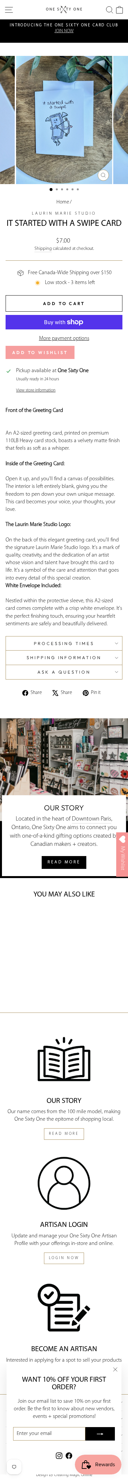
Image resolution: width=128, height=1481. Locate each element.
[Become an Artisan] (64, 1307)
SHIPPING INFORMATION (64, 657)
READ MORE (64, 862)
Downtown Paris (91, 819)
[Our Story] (64, 1059)
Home (62, 202)
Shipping (43, 248)
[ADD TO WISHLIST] (15, 916)
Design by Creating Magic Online (64, 1475)
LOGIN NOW (64, 1258)
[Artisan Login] (64, 1183)
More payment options (64, 338)
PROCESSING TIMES (64, 643)
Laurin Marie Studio (64, 213)
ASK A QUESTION (64, 672)
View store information (35, 390)
